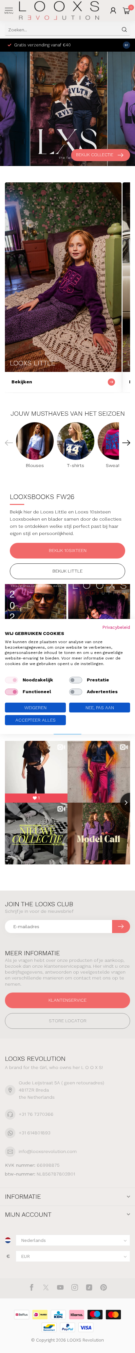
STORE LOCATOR (68, 1020)
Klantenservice (67, 1000)
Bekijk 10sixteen (68, 550)
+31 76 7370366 (36, 1114)
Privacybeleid (116, 627)
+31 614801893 (34, 1132)
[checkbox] (11, 680)
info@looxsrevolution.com (48, 1151)
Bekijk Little (67, 571)
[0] (126, 10)
